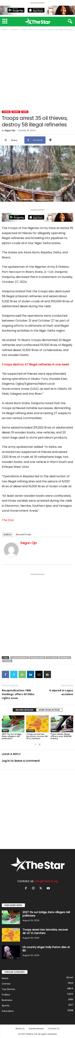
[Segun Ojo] (11, 550)
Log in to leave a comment (21, 761)
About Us (20, 1028)
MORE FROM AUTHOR (49, 709)
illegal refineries (19, 657)
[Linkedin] (30, 674)
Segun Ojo (10, 130)
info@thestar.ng (46, 881)
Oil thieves (52, 657)
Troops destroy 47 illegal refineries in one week (35, 364)
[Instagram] (34, 888)
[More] (50, 140)
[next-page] (40, 744)
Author (7, 534)
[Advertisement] (37, 71)
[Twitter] (13, 674)
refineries (65, 657)
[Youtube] (48, 888)
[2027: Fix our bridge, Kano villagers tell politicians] (13, 723)
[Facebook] (5, 674)
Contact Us (54, 1028)
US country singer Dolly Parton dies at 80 (46, 948)
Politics (6, 994)
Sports (5, 1005)
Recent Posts (23, 534)
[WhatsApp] (22, 674)
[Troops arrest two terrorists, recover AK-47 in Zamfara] (37, 723)
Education (8, 1011)
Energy (16, 112)
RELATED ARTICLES (24, 709)
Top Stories (8, 989)
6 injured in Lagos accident (61, 692)
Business (7, 1000)
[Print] (47, 674)
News (25, 112)
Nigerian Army (37, 657)
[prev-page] (35, 744)
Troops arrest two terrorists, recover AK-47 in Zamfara (37, 736)
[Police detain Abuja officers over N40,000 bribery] (62, 723)
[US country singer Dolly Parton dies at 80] (11, 952)
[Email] (39, 674)
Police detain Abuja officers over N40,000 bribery (61, 736)
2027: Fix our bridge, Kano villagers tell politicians (12, 736)
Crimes (14, 29)
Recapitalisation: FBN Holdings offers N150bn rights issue (18, 694)
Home (4, 29)
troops (7, 661)
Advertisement (36, 1028)
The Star (8, 520)
